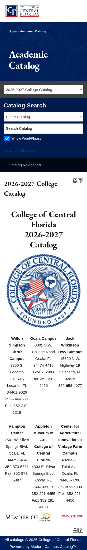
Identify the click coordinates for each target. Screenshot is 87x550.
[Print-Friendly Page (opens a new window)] (75, 180)
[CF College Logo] (22, 11)
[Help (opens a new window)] (80, 180)
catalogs (17, 540)
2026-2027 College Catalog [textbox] (29, 90)
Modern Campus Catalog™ (54, 547)
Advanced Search (19, 150)
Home (13, 31)
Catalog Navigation (25, 165)
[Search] (78, 128)
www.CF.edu (72, 516)
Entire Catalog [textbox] (18, 117)
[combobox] (43, 89)
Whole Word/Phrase (26, 138)
